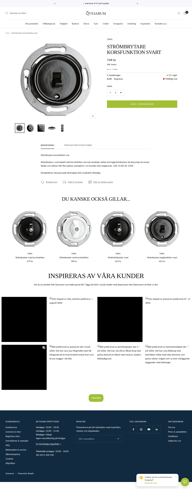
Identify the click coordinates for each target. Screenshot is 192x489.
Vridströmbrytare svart (118, 257)
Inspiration (145, 23)
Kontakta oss (161, 23)
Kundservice (51, 182)
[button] (24, 319)
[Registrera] (118, 439)
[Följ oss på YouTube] (149, 429)
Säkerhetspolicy (13, 454)
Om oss (171, 427)
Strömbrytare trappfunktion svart (162, 257)
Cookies (9, 458)
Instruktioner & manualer (17, 440)
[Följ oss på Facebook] (133, 429)
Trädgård (63, 23)
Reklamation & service (16, 449)
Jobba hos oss (174, 440)
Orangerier (118, 23)
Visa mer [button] (96, 398)
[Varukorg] (185, 13)
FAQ (8, 445)
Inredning (131, 23)
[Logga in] (179, 13)
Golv (96, 23)
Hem (8, 33)
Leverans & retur (13, 431)
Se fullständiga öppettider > (48, 444)
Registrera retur (13, 436)
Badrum (75, 23)
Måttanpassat (49, 23)
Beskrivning (47, 145)
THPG (109, 39)
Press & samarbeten (177, 431)
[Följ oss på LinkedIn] (157, 429)
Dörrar (86, 23)
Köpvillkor (10, 463)
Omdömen (173, 436)
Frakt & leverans (75, 182)
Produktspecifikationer (78, 145)
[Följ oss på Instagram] (141, 429)
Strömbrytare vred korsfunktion (29, 257)
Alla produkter (31, 23)
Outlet (106, 23)
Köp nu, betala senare (103, 182)
